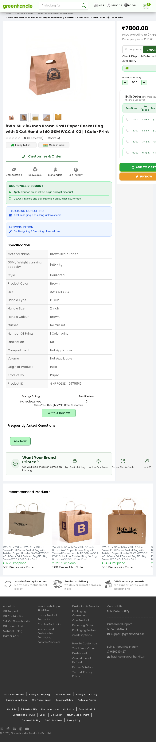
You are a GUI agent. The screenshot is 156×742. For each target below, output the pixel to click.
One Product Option (41, 700)
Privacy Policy (73, 720)
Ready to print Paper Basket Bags (55, 12)
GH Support (10, 611)
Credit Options (82, 635)
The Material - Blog (31, 720)
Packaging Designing (39, 694)
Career (43, 714)
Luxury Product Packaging (47, 617)
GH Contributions (53, 720)
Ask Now (20, 441)
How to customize (50, 709)
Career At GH (11, 636)
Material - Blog (12, 631)
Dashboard (79, 653)
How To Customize (84, 643)
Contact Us (114, 606)
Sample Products (49, 642)
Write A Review (59, 413)
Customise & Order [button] (44, 156)
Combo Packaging (50, 624)
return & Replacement (78, 714)
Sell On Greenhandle (16, 621)
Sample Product (87, 709)
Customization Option (17, 700)
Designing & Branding (86, 606)
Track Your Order (83, 648)
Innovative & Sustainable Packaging (46, 633)
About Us (9, 606)
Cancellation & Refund (24, 714)
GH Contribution (13, 616)
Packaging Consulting (79, 613)
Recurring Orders (83, 625)
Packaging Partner (84, 630)
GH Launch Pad (13, 626)
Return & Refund (83, 667)
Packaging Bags (24, 12)
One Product (80, 620)
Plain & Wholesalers (14, 694)
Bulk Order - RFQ (118, 611)
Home (8, 12)
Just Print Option (63, 694)
